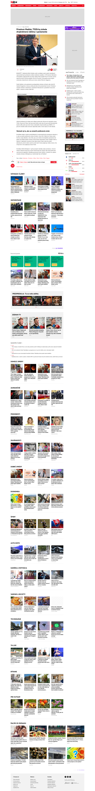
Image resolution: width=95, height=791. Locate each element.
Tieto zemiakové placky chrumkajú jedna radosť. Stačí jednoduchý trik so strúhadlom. (16, 609)
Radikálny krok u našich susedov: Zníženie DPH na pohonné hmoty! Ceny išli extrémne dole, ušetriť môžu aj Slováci (37, 356)
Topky (23, 26)
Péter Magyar (46, 158)
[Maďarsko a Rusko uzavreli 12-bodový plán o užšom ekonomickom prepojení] (30, 180)
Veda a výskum (26, 638)
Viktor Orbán (39, 158)
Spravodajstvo (50, 779)
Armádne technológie (41, 638)
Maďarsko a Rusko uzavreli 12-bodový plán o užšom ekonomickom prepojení (30, 188)
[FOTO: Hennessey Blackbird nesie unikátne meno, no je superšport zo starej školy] (57, 549)
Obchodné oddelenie (51, 782)
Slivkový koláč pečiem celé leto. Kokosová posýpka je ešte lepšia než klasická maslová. (29, 609)
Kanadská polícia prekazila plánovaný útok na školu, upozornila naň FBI (57, 402)
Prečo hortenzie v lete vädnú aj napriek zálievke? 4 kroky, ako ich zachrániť (57, 712)
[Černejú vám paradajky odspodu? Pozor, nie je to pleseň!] (44, 703)
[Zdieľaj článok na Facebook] (12, 156)
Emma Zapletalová (14, 535)
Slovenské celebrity (75, 145)
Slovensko (26, 535)
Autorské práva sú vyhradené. (70, 780)
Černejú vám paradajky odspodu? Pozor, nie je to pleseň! (43, 711)
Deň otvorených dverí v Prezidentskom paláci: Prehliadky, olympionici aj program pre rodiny (57, 376)
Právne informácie (16, 779)
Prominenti (28, 5)
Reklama (32, 776)
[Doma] (66, 167)
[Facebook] (65, 777)
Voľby (34, 158)
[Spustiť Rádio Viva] (74, 27)
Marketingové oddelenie (52, 786)
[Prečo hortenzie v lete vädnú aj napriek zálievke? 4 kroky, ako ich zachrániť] (57, 703)
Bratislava (53, 379)
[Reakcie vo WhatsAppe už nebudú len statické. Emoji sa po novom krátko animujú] (57, 625)
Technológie (16, 619)
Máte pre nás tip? (50, 787)
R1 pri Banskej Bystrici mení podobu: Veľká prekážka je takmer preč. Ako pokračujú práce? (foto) (30, 507)
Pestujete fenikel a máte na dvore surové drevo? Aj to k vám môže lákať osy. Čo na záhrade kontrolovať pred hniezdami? (44, 687)
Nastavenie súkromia (16, 782)
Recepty (25, 716)
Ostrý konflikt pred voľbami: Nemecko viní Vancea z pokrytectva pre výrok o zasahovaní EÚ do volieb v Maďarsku (16, 189)
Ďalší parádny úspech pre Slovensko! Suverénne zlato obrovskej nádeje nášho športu (57, 531)
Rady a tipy (39, 612)
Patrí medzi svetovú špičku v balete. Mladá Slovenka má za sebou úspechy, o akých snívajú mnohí (56, 660)
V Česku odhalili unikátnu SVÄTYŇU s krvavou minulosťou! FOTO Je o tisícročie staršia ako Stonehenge (30, 455)
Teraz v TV (68, 154)
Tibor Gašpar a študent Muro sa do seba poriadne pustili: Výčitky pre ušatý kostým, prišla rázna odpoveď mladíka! (37, 346)
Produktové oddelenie (51, 781)
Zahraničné (20, 5)
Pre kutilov (15, 697)
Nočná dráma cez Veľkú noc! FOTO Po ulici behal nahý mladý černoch (43, 188)
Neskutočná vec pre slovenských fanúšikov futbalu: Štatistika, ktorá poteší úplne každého (43, 282)
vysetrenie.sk (40, 458)
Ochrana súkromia (16, 781)
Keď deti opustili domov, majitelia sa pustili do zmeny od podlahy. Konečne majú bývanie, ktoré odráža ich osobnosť (57, 687)
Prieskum (30, 158)
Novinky (25, 561)
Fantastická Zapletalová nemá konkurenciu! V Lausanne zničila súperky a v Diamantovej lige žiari (16, 531)
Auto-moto (15, 543)
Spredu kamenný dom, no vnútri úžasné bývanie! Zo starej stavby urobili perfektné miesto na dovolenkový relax (30, 687)
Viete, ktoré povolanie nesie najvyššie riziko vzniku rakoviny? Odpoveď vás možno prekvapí (16, 455)
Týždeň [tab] (82, 72)
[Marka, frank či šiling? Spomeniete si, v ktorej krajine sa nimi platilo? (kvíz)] (17, 498)
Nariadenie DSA (16, 787)
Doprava (39, 561)
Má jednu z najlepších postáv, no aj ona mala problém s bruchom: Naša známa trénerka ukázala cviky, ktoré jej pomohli (77, 148)
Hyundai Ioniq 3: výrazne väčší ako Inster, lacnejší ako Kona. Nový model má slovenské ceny (30, 558)
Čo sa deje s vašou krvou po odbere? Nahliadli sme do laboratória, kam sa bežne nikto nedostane (17, 282)
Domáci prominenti (14, 433)
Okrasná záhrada (13, 713)
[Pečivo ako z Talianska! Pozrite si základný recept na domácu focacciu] (57, 601)
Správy (12, 637)
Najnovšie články (16, 343)
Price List (32, 786)
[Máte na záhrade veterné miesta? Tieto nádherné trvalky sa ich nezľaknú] (17, 703)
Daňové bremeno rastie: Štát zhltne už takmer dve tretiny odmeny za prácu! (57, 505)
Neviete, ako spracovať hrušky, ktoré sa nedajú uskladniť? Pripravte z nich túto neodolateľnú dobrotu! (29, 712)
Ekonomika (49, 5)
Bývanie (14, 672)
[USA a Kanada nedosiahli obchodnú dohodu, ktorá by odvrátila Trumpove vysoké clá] (30, 394)
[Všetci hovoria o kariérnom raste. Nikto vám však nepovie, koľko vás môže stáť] (57, 574)
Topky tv (61, 5)
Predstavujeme (13, 560)
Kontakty (50, 776)
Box (52, 535)
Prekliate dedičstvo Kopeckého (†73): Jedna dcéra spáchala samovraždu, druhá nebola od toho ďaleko (43, 429)
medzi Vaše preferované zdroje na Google (32, 162)
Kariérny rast (53, 586)
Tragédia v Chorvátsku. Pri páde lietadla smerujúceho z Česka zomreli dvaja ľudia (17, 660)
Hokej (13, 336)
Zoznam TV (16, 315)
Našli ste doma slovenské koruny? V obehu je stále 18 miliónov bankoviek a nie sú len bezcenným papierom (44, 507)
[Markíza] (66, 157)
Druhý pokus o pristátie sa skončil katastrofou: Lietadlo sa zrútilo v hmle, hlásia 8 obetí (44, 402)
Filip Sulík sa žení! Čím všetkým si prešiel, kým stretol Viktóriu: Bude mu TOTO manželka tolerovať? (16, 429)
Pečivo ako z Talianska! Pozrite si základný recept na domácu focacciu (57, 608)
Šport (34, 5)
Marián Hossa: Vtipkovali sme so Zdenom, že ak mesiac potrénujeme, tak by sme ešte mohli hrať (19, 332)
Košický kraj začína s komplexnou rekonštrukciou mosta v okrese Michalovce (43, 558)
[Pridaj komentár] (12, 152)
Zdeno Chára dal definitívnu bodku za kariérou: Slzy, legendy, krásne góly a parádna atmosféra (43, 532)
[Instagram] (68, 777)
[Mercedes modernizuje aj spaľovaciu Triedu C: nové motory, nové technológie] (17, 549)
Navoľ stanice (67, 174)
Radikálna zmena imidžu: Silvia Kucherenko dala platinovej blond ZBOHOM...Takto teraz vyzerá (57, 429)
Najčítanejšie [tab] (70, 72)
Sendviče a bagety (54, 611)
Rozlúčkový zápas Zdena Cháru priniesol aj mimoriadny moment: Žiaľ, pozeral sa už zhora (29, 531)
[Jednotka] (66, 163)
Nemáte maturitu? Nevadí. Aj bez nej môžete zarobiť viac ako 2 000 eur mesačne (44, 583)
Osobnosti (39, 433)
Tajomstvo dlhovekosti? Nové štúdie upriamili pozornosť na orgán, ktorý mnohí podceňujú (44, 455)
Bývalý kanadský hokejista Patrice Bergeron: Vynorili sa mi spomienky (36, 331)
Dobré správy (16, 467)
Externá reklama (33, 781)
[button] (51, 70)
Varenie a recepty (18, 594)
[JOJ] (66, 160)
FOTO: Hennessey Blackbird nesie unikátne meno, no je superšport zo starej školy (57, 558)
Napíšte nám (15, 786)
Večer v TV (76, 154)
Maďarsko (25, 158)
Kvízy (55, 5)
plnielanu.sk (40, 485)
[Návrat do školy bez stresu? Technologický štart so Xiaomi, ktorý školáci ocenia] (30, 473)
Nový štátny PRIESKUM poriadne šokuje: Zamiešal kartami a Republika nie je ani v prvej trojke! (77, 199)
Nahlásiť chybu (19, 166)
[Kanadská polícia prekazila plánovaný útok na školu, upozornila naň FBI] (57, 394)
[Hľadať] (82, 5)
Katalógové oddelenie (51, 784)
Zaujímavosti (41, 5)
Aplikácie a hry (53, 637)
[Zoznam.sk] (68, 783)
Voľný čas (74, 5)
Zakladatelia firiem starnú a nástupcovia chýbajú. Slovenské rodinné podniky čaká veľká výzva (44, 660)
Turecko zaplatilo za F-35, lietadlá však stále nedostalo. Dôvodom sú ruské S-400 (17, 634)
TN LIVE (13, 645)
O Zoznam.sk (16, 776)
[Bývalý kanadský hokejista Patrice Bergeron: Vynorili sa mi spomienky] (37, 323)
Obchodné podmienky (34, 782)
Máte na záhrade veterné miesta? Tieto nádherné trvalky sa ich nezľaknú (16, 711)
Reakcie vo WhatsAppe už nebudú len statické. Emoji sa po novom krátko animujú (57, 634)
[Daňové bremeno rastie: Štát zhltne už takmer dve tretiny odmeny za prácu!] (57, 498)
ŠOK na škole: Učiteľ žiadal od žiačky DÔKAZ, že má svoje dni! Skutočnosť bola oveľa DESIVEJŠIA (56, 455)
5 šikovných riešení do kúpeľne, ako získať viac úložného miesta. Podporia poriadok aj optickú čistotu (16, 687)
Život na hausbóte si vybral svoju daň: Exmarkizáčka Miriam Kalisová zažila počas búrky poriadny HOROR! (29, 429)
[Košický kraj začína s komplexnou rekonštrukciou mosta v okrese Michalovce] (44, 549)
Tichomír (60, 2)
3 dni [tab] (77, 72)
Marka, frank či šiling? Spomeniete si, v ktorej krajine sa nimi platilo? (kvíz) (16, 506)
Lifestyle (67, 5)
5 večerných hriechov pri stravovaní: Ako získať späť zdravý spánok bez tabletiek (43, 609)
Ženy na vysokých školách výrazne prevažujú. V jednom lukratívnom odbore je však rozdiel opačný (30, 583)
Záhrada (39, 713)
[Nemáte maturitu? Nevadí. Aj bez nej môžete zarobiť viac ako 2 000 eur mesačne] (44, 574)
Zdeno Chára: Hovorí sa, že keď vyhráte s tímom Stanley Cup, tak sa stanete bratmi (53, 332)
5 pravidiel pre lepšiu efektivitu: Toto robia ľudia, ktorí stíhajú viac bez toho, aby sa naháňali (16, 583)
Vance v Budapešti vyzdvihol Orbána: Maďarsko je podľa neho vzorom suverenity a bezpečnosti (56, 189)
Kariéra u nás (15, 784)
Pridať (54, 162)
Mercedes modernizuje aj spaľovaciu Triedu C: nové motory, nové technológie (16, 557)
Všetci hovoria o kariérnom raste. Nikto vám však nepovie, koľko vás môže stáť (56, 583)
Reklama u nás (32, 779)
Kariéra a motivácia (19, 568)
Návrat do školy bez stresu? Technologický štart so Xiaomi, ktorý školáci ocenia (56, 282)
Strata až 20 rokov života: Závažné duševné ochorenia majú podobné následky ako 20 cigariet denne (30, 634)
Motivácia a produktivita (14, 586)
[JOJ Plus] (66, 170)
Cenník (31, 784)
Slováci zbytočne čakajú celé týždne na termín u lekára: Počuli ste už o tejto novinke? (29, 282)
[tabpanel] (74, 87)
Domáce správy (17, 361)
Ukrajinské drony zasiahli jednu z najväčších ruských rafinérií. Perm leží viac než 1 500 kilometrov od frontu (43, 634)
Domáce (14, 5)
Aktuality (25, 587)
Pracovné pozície (15, 253)
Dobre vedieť (13, 285)
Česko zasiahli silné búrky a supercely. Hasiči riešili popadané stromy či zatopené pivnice (30, 660)
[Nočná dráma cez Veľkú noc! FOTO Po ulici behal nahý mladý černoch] (44, 180)
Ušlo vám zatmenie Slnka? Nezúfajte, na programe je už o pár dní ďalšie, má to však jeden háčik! (33, 350)
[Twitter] (70, 777)
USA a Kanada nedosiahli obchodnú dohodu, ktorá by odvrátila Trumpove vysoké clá (30, 402)
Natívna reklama (33, 787)
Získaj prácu (40, 586)
